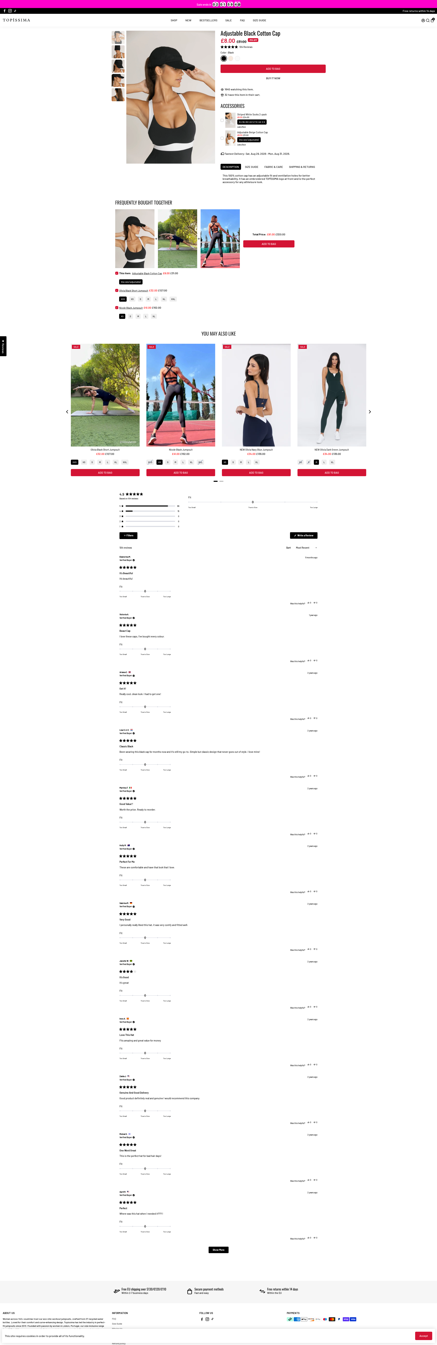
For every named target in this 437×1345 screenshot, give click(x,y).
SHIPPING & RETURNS (302, 166)
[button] (236, 47)
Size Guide (117, 1323)
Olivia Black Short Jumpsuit (133, 290)
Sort (288, 547)
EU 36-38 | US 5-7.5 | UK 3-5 (252, 122)
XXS (123, 299)
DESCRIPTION (231, 166)
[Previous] (67, 411)
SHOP (174, 20)
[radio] (224, 58)
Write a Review (307, 536)
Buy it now (273, 78)
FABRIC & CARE (273, 166)
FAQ (242, 20)
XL (164, 299)
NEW (188, 20)
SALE (228, 20)
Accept (423, 1335)
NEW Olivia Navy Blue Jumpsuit (256, 449)
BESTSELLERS (208, 20)
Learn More (241, 127)
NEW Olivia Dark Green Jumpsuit (332, 449)
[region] (218, 4)
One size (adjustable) (249, 139)
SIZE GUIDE (259, 20)
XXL (173, 299)
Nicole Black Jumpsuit (131, 307)
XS (132, 299)
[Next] (369, 411)
